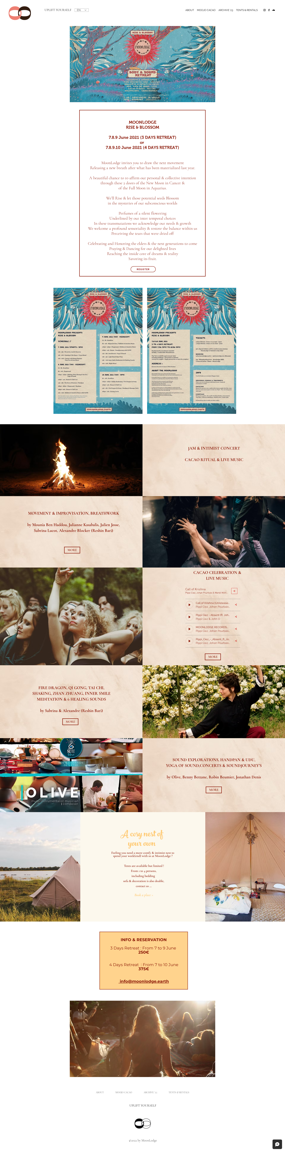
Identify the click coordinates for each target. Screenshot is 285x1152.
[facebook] (268, 10)
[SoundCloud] (273, 10)
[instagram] (264, 10)
